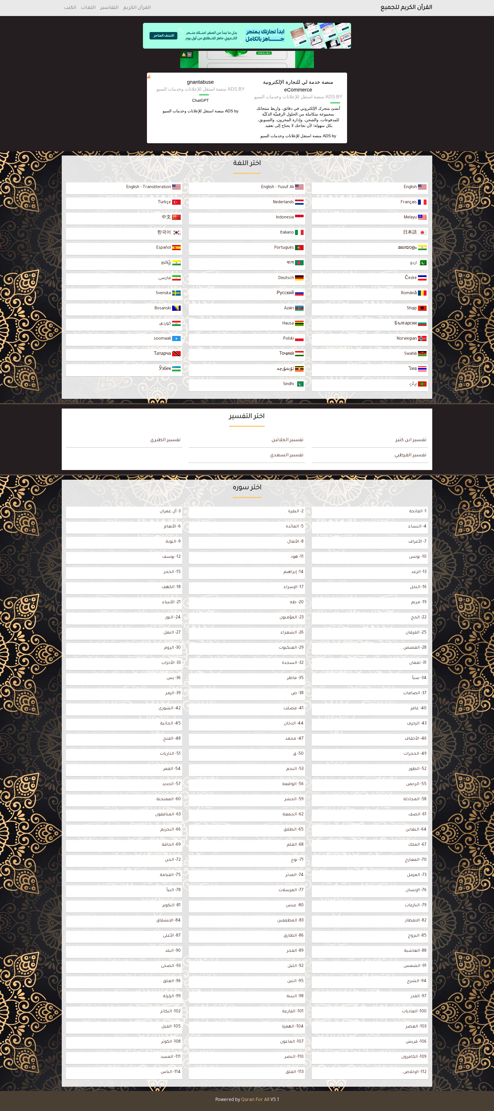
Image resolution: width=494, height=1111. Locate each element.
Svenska (164, 293)
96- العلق (172, 981)
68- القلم (295, 845)
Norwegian (407, 339)
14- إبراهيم (293, 572)
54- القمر (172, 769)
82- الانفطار (416, 921)
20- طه (297, 602)
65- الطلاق (294, 830)
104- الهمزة (293, 1027)
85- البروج (417, 936)
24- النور (173, 618)
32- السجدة (293, 663)
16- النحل (418, 587)
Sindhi (289, 384)
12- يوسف (171, 557)
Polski (289, 339)
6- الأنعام (172, 527)
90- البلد (173, 951)
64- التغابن (416, 830)
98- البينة (295, 996)
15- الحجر (172, 572)
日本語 (410, 233)
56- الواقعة (293, 784)
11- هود (297, 557)
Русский (286, 293)
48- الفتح (172, 739)
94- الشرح (417, 981)
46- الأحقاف (416, 739)
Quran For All (255, 1100)
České (411, 278)
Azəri (289, 308)
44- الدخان (294, 724)
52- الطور (418, 769)
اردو (414, 263)
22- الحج (419, 618)
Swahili (411, 354)
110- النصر (294, 1057)
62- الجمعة (293, 815)
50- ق (298, 754)
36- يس (174, 678)
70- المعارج (416, 860)
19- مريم (419, 602)
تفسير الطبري (165, 440)
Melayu (411, 218)
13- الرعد (419, 572)
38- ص (297, 693)
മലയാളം (408, 248)
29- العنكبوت (291, 648)
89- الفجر (295, 951)
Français (409, 202)
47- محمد (294, 739)
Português (284, 248)
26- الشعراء (292, 633)
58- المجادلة (415, 799)
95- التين (295, 981)
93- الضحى (171, 966)
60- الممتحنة (168, 799)
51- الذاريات (170, 754)
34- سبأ (419, 678)
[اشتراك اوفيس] (247, 59)
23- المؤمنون (292, 618)
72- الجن (173, 860)
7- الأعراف (417, 542)
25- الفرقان (416, 633)
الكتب (70, 8)
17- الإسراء (294, 587)
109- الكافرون (414, 1057)
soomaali (163, 339)
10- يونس (418, 557)
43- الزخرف (417, 724)
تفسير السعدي (287, 455)
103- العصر (416, 1027)
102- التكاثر (170, 1012)
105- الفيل (171, 1027)
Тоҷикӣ (287, 354)
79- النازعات (416, 905)
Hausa (288, 324)
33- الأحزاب (171, 663)
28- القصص (415, 648)
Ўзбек (165, 369)
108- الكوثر (171, 1042)
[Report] (184, 54)
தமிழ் (166, 263)
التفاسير (109, 8)
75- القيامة (170, 875)
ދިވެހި (413, 384)
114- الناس (171, 1072)
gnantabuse (200, 82)
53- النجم (295, 769)
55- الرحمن (416, 784)
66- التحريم (170, 830)
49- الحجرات (415, 754)
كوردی (165, 324)
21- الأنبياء (171, 602)
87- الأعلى (172, 936)
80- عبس (295, 905)
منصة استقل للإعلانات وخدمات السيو (291, 136)
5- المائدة (295, 527)
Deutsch (286, 278)
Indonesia (285, 218)
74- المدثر (295, 875)
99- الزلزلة (172, 996)
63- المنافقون (168, 815)
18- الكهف (171, 587)
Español (164, 248)
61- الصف (417, 815)
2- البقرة (296, 511)
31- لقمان (418, 663)
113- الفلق (295, 1072)
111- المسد (171, 1057)
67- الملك (417, 845)
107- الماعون (292, 1042)
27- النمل (172, 633)
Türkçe (165, 202)
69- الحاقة (171, 845)
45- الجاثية (170, 724)
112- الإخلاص (415, 1072)
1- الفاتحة (418, 511)
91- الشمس (415, 966)
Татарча (163, 354)
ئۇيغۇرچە (286, 369)
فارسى (165, 278)
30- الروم (172, 648)
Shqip (412, 308)
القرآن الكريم (137, 8)
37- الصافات (415, 693)
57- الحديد (171, 784)
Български (406, 324)
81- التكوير (171, 905)
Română (409, 293)
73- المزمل (417, 875)
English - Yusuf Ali (278, 187)
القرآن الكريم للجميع (406, 8)
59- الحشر (294, 799)
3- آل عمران (170, 511)
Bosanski (163, 308)
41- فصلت (293, 708)
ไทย (413, 369)
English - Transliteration (149, 187)
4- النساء (417, 527)
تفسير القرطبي (411, 455)
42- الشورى (170, 708)
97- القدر (419, 996)
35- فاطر (295, 678)
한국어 (164, 233)
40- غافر (419, 708)
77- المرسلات (291, 890)
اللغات (88, 8)
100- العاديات (414, 1012)
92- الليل (296, 966)
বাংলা (291, 263)
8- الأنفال (295, 542)
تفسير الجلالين (288, 440)
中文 (167, 218)
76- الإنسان (416, 890)
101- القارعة (293, 1012)
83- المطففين (290, 921)
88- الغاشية (415, 951)
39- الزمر (173, 693)
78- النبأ (173, 890)
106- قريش (416, 1042)
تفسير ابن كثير (411, 440)
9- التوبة (173, 542)
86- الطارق (294, 936)
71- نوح (297, 860)
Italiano (287, 233)
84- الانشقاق (168, 921)
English (411, 187)
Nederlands (284, 202)
